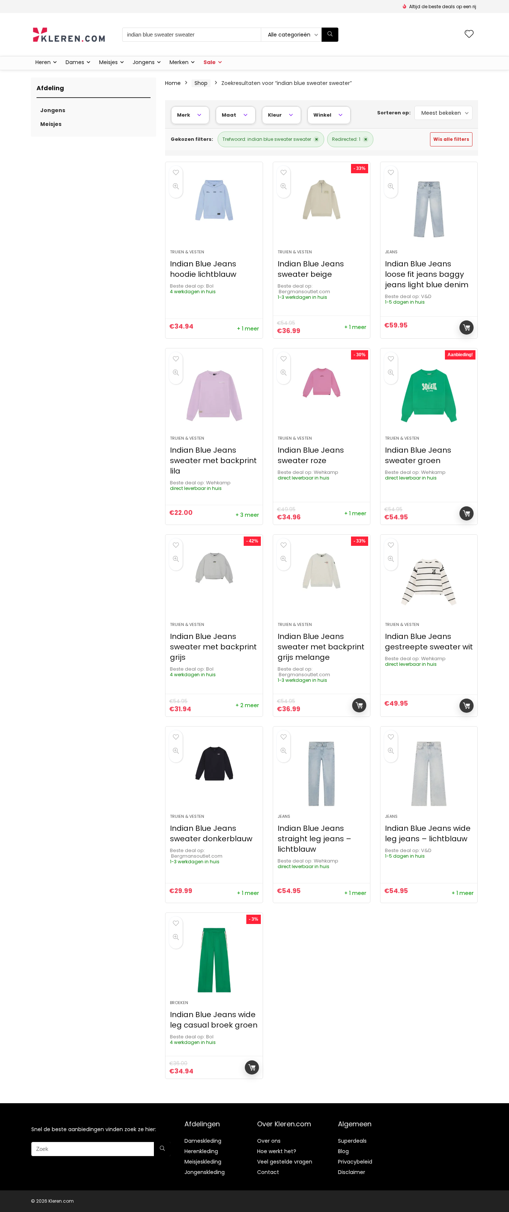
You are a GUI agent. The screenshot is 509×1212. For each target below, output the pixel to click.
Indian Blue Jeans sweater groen (418, 455)
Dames (75, 62)
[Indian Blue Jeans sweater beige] (322, 209)
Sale (209, 62)
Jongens (144, 62)
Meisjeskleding (202, 1161)
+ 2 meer (247, 705)
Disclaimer (351, 1172)
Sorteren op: (394, 112)
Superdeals (352, 1141)
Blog (343, 1151)
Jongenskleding (204, 1172)
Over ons (269, 1141)
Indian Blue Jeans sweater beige (311, 269)
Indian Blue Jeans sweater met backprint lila (213, 460)
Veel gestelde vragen (284, 1161)
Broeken (179, 1003)
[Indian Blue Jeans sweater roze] (322, 395)
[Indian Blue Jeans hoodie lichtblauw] (214, 209)
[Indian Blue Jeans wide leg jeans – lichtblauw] (429, 773)
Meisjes (108, 62)
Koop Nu (466, 327)
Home (173, 83)
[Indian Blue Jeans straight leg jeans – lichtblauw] (322, 773)
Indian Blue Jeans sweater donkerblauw (211, 833)
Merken (179, 62)
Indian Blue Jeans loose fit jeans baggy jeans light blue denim (426, 274)
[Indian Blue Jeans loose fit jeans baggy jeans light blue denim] (429, 209)
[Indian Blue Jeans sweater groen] (429, 395)
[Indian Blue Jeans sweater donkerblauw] (214, 773)
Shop (201, 83)
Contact (268, 1172)
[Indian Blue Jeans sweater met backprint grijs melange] (322, 582)
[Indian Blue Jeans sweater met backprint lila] (214, 395)
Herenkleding (201, 1151)
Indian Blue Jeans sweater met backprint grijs (213, 646)
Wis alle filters (451, 139)
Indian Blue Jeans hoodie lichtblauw (203, 269)
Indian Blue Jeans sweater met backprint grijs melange (321, 646)
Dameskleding (202, 1141)
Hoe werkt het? (276, 1151)
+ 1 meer (248, 328)
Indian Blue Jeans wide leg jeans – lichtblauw (428, 833)
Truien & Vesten (187, 252)
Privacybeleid (355, 1161)
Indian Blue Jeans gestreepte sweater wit (429, 641)
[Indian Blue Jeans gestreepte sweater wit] (429, 582)
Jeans (391, 252)
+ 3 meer (247, 515)
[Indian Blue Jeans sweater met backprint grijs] (214, 582)
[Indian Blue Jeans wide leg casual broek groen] (214, 960)
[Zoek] (330, 35)
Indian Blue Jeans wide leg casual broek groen (213, 1019)
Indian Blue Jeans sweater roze (311, 455)
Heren (43, 62)
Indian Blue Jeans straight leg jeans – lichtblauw (314, 838)
